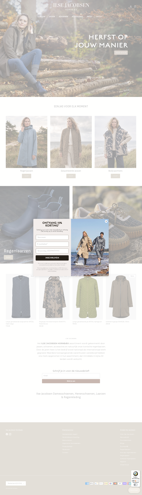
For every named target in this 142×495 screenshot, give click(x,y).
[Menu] (139, 471)
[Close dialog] (106, 221)
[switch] (136, 485)
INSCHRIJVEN (52, 258)
